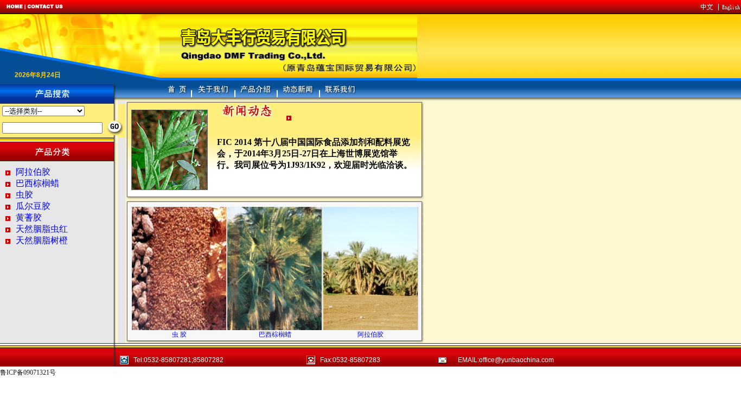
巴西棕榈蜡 (37, 183)
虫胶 (24, 194)
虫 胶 (179, 334)
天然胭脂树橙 (42, 240)
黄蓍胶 (29, 217)
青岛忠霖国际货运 (90, 373)
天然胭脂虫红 (42, 228)
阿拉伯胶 (33, 171)
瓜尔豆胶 (33, 206)
